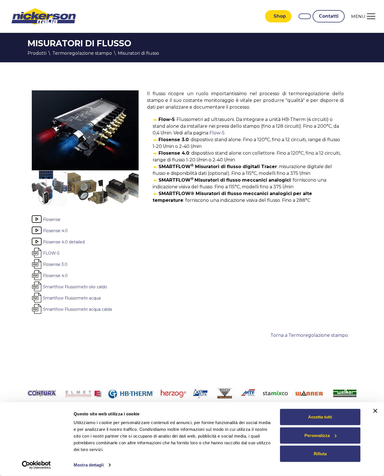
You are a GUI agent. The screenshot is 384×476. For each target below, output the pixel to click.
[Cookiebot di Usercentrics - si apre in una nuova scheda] (36, 465)
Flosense (51, 219)
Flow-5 (217, 133)
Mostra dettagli (89, 465)
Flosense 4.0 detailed (64, 241)
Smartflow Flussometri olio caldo (75, 286)
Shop (280, 16)
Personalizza (317, 435)
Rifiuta (320, 453)
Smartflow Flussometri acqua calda (77, 309)
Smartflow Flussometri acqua (72, 297)
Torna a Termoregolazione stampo (309, 335)
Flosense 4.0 (55, 230)
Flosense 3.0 (55, 264)
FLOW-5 (51, 252)
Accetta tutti (320, 417)
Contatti (328, 16)
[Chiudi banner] (375, 411)
